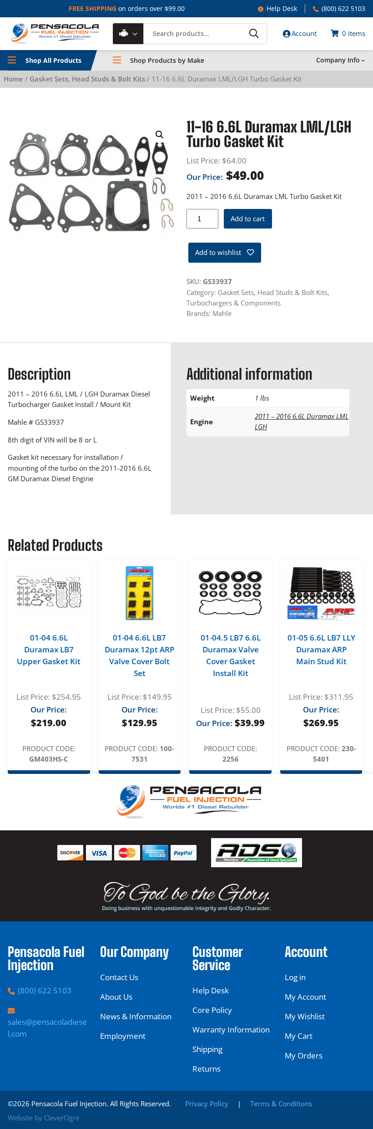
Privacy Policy (206, 1103)
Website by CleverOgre (43, 1118)
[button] (159, 135)
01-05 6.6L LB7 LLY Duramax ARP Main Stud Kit (321, 649)
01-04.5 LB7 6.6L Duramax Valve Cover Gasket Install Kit (231, 655)
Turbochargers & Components (233, 303)
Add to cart (248, 219)
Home (13, 79)
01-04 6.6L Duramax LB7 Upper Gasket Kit (49, 649)
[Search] (253, 33)
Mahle (222, 313)
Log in (295, 977)
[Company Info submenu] (363, 60)
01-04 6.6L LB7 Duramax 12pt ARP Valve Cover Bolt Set (139, 655)
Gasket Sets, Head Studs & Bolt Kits (87, 79)
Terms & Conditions (281, 1103)
